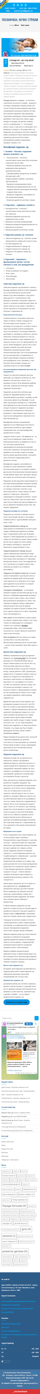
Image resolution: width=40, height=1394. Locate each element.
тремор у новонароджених (22, 1256)
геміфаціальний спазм (27, 1219)
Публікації (18, 66)
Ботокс (24, 1171)
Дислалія (5, 1180)
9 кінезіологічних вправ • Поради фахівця (15, 1102)
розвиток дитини (14, 1251)
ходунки (23, 1260)
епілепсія (9, 1236)
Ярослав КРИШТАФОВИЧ (19, 1116)
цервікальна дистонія (20, 1264)
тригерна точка (6, 1260)
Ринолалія (31, 1206)
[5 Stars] (8, 70)
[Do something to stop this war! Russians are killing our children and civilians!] (4, 4)
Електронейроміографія (11, 1184)
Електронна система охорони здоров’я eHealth (17, 1308)
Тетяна (3, 1127)
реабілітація (6, 1246)
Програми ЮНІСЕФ (7, 1312)
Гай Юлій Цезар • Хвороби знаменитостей (15, 1098)
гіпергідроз (7, 1223)
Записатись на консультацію (16, 1002)
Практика (12, 66)
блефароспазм (15, 1219)
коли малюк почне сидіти (25, 1236)
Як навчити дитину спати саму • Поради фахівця (18, 1091)
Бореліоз (16, 1171)
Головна (12, 25)
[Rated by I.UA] (5, 1362)
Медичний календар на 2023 (10, 1324)
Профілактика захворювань (10, 1305)
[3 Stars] (6, 70)
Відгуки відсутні (28, 66)
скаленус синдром (7, 1256)
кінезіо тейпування (9, 1241)
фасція (16, 1260)
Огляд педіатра (19, 1199)
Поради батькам (7, 1149)
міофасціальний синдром (26, 1241)
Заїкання (25, 1184)
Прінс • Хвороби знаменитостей (12, 1095)
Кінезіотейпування (9, 1194)
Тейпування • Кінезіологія (10, 1160)
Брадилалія (21, 1176)
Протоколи (5, 1327)
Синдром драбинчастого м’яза (10, 1211)
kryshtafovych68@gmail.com (23, 11)
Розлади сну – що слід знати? (22, 60)
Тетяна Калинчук (7, 1131)
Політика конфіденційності (10, 1331)
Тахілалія (5, 1219)
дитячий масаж (20, 1223)
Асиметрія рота (6, 1171)
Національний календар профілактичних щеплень (18, 1301)
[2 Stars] (5, 70)
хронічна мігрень (7, 1264)
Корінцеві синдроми (8, 1189)
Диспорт (13, 1180)
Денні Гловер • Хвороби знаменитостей (14, 1087)
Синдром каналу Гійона (27, 1211)
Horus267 (34, 1373)
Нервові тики (6, 1200)
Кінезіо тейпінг (26, 1194)
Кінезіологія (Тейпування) (17, 1127)
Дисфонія (22, 1180)
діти (26, 1229)
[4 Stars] (7, 70)
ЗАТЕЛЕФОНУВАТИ (20, 1391)
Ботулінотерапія (8, 1176)
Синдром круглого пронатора (10, 1215)
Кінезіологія (29, 1189)
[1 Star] (4, 70)
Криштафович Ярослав (17, 63)
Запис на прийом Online (22, 1113)
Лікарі (3, 1145)
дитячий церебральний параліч (10, 1229)
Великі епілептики (7, 1142)
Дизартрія (30, 1176)
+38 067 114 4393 (9, 8)
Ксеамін (18, 1189)
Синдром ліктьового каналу (27, 1215)
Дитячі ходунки (31, 1180)
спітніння (24, 625)
